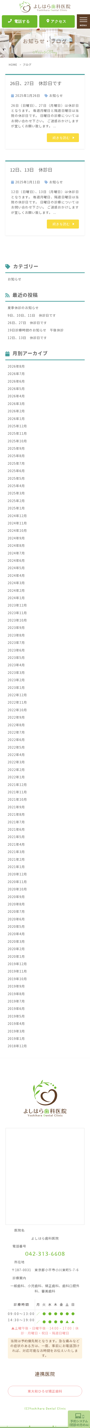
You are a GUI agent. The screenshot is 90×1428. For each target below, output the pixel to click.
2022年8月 (16, 725)
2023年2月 (16, 680)
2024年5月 (16, 567)
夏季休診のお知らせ (23, 307)
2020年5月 (16, 926)
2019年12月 (17, 963)
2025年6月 (16, 470)
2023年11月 (17, 612)
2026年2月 (16, 411)
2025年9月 (16, 448)
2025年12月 (17, 426)
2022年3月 (16, 762)
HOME (13, 64)
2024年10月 (17, 530)
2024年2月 (16, 590)
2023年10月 (17, 620)
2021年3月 (16, 851)
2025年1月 (16, 508)
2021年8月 (16, 814)
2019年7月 (16, 1001)
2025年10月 (17, 441)
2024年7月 (16, 553)
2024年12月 (17, 515)
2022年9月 (16, 717)
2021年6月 (16, 829)
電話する (22, 21)
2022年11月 (17, 702)
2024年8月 (16, 545)
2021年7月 (16, 822)
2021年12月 (17, 784)
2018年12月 (17, 1046)
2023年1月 (16, 687)
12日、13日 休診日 (31, 169)
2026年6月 (16, 381)
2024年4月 (16, 575)
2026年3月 (16, 403)
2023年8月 (16, 635)
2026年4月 (16, 396)
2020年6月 (16, 919)
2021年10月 (17, 799)
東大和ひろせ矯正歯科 (45, 1391)
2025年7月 (16, 463)
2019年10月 (17, 978)
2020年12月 (17, 874)
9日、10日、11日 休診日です (32, 315)
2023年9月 (16, 627)
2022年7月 (16, 732)
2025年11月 (17, 433)
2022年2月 (16, 769)
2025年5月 (16, 478)
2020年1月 (16, 956)
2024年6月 (16, 560)
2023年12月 (17, 605)
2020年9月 (16, 896)
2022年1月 (16, 777)
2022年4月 (16, 754)
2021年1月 (16, 866)
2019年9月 (16, 986)
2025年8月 (16, 455)
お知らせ (56, 95)
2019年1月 (16, 1038)
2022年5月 (16, 747)
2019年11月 (17, 971)
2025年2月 (16, 500)
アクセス (58, 21)
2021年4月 (16, 844)
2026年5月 (16, 388)
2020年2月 (16, 948)
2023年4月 (16, 665)
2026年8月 (16, 366)
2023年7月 (16, 642)
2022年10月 (17, 710)
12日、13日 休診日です (27, 337)
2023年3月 (16, 672)
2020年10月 (17, 889)
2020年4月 (16, 933)
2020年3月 (16, 941)
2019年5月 (16, 1016)
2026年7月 (16, 373)
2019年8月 (16, 993)
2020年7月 (16, 911)
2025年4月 (16, 485)
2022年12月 (17, 695)
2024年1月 (16, 597)
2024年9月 (16, 538)
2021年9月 (16, 807)
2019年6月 (16, 1008)
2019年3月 (16, 1031)
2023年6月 (16, 650)
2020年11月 (17, 881)
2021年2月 (16, 859)
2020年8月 (16, 904)
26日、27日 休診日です (36, 83)
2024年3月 (16, 582)
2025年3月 (16, 493)
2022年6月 (16, 739)
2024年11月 (17, 523)
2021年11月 (17, 792)
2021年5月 (16, 836)
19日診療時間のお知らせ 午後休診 (36, 330)
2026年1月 (16, 418)
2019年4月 (16, 1023)
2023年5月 (16, 657)
